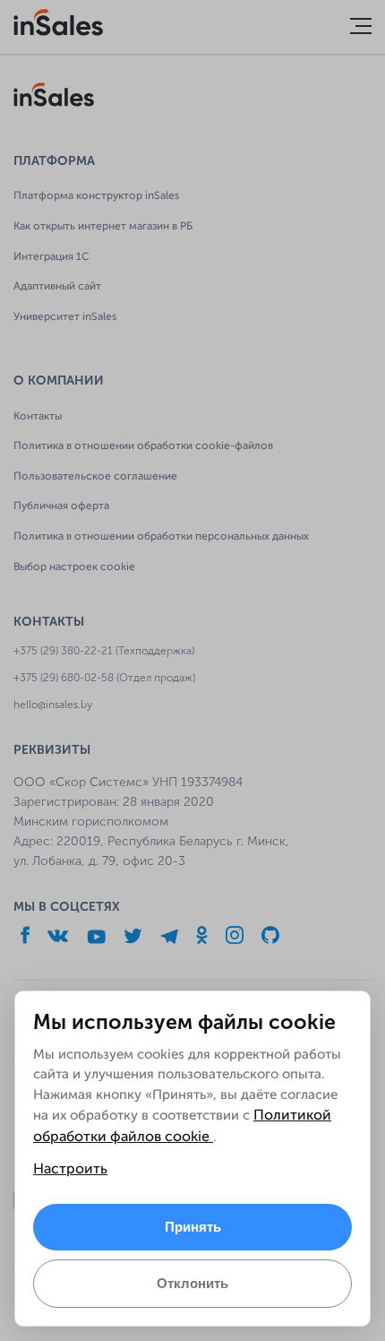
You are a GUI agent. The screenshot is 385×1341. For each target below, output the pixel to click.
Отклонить (192, 1283)
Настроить (70, 1170)
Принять (193, 1226)
